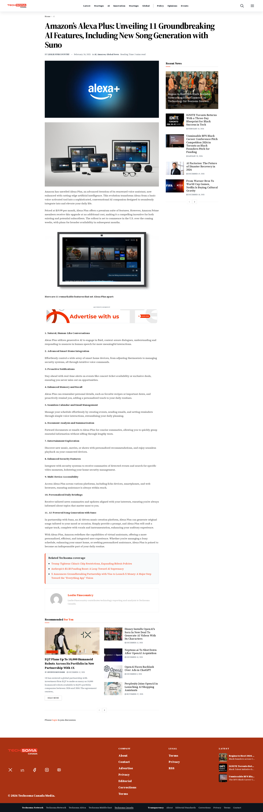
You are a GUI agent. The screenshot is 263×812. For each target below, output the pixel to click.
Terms (123, 794)
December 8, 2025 (134, 674)
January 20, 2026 (195, 156)
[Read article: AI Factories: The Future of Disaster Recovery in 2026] (175, 168)
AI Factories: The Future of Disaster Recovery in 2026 (201, 166)
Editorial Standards (185, 807)
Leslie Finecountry (58, 54)
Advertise (125, 768)
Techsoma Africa (77, 807)
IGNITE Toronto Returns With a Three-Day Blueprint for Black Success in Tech (201, 120)
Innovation (119, 6)
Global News (113, 54)
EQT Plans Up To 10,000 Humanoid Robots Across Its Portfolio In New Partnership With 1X (69, 663)
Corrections (127, 787)
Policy (160, 6)
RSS (171, 768)
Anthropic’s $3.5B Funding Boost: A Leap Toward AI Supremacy (87, 568)
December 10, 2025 (134, 657)
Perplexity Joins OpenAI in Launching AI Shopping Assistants (141, 687)
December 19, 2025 (196, 174)
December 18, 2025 (196, 195)
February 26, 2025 (82, 54)
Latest (86, 6)
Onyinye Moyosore (56, 672)
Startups (99, 6)
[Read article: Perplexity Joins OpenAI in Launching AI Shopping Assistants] (113, 688)
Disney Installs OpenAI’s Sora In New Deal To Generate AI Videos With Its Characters (140, 634)
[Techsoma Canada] (20, 6)
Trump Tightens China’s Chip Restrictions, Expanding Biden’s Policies (91, 563)
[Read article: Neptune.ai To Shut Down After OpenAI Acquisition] (113, 655)
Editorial (125, 781)
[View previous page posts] (99, 710)
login (54, 719)
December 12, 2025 (76, 672)
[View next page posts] (104, 710)
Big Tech (52, 652)
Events (184, 6)
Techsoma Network (56, 807)
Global (146, 6)
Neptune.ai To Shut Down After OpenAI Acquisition (141, 651)
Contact (124, 762)
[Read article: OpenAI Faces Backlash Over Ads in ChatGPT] (113, 671)
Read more (55, 698)
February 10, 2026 (177, 105)
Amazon (101, 54)
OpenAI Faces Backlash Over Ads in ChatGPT (139, 668)
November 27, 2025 (134, 694)
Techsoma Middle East (100, 807)
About (122, 756)
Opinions (172, 6)
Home (47, 16)
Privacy (124, 775)
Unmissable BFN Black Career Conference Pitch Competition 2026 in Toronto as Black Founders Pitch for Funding (202, 144)
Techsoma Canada (124, 807)
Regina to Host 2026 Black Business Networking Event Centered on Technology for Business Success (189, 97)
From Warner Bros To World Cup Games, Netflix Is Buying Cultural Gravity (202, 185)
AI (108, 6)
